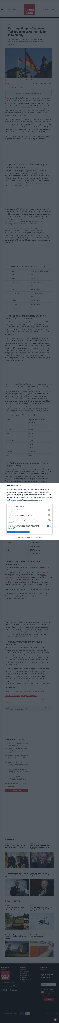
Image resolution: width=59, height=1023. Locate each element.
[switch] (49, 510)
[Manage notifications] (55, 1019)
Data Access (29, 537)
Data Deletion (21, 537)
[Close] (56, 485)
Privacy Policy (38, 537)
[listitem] (29, 506)
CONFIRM (18, 532)
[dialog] (29, 511)
